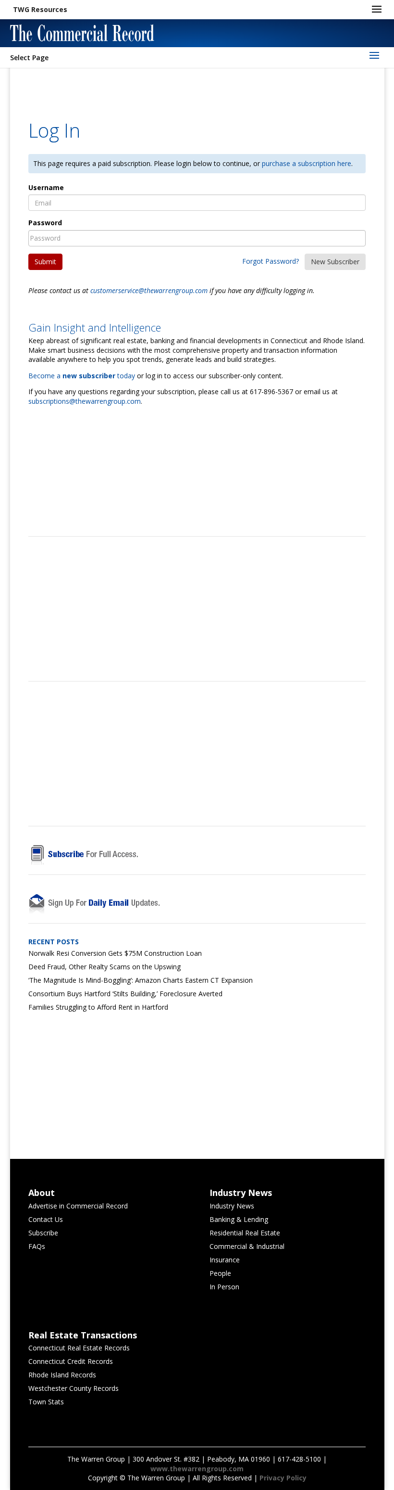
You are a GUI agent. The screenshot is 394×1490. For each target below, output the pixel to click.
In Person (224, 1286)
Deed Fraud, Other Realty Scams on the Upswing (104, 966)
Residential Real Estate (244, 1232)
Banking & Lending (238, 1219)
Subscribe (43, 1232)
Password (45, 222)
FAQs (36, 1246)
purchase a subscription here (306, 163)
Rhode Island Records (62, 1374)
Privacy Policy (283, 1477)
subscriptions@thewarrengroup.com (84, 401)
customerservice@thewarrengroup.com (149, 290)
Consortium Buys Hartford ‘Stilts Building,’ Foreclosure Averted (125, 993)
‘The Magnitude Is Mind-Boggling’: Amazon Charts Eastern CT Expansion (140, 980)
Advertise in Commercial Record (78, 1205)
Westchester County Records (73, 1388)
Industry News (231, 1205)
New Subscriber (335, 261)
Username (46, 187)
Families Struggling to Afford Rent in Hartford (98, 1007)
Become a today (81, 375)
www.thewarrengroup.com (197, 1468)
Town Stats (46, 1401)
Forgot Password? (270, 261)
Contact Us (45, 1219)
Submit (45, 261)
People (220, 1273)
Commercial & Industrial (246, 1246)
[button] (40, 9)
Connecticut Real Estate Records (79, 1347)
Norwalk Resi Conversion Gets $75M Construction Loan (115, 953)
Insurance (224, 1259)
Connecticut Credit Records (70, 1361)
